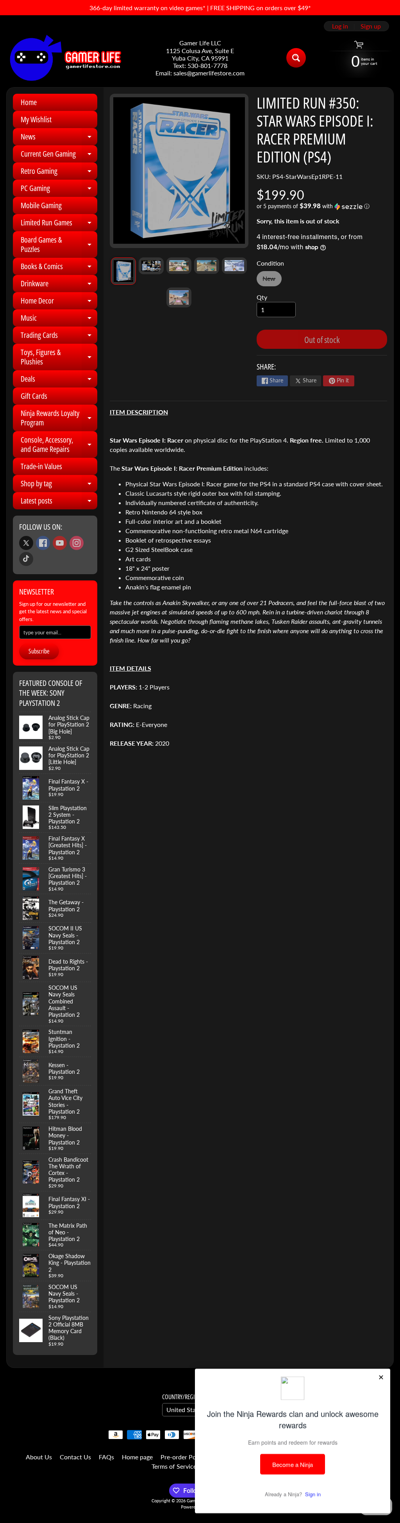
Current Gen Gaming (59, 155)
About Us (39, 1457)
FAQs (106, 1457)
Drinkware (59, 285)
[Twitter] (26, 543)
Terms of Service (174, 1466)
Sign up (371, 26)
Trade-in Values (41, 466)
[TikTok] (26, 559)
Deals (59, 380)
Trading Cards (59, 337)
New (271, 280)
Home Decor (59, 302)
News (59, 138)
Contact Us (75, 1457)
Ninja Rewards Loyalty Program (59, 418)
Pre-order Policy (183, 1457)
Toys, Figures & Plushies (59, 357)
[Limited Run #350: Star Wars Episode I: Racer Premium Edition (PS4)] (123, 270)
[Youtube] (60, 543)
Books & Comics (59, 268)
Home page (137, 1457)
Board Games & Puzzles (59, 244)
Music (59, 319)
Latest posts (59, 502)
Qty (262, 297)
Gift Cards (34, 396)
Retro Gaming (59, 173)
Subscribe (39, 651)
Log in (340, 26)
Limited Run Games (59, 224)
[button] (322, 206)
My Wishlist (36, 119)
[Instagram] (77, 543)
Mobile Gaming (41, 205)
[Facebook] (43, 543)
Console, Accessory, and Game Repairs (59, 444)
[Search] (296, 58)
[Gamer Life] (64, 58)
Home (29, 102)
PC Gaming (59, 190)
